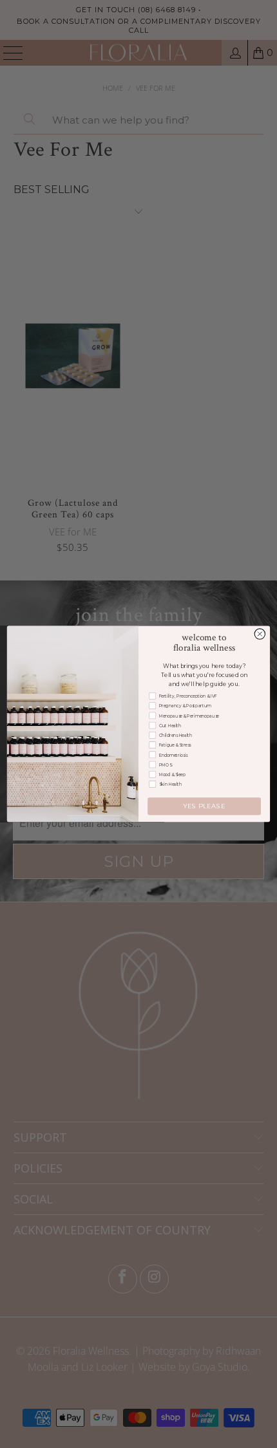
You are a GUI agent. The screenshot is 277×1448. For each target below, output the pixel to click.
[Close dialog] (259, 634)
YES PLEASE (204, 806)
